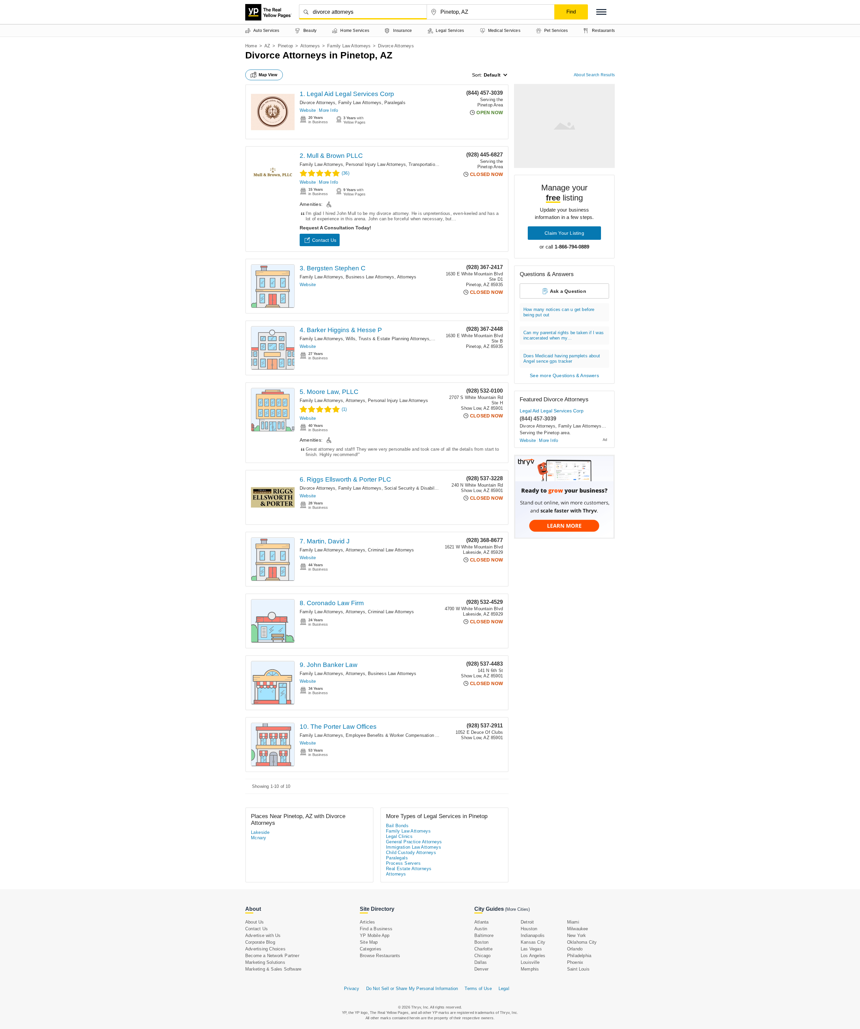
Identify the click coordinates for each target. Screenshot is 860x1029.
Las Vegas (531, 948)
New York (576, 935)
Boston (481, 942)
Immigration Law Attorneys (413, 847)
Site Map (369, 942)
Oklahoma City (582, 942)
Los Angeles (533, 955)
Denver (481, 969)
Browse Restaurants (380, 955)
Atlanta (481, 922)
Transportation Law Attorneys (437, 164)
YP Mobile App (375, 935)
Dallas (480, 962)
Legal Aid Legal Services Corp (552, 410)
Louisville (530, 962)
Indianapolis (533, 935)
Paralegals (394, 102)
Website (308, 110)
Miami (573, 922)
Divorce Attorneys (317, 102)
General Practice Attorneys (414, 841)
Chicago (482, 955)
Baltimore (483, 935)
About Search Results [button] (594, 75)
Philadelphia (579, 955)
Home (251, 45)
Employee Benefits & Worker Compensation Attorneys (400, 735)
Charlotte (483, 948)
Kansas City (533, 942)
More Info (328, 110)
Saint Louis (578, 969)
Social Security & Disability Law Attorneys (426, 488)
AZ (267, 45)
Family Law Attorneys (349, 45)
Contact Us (324, 240)
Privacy (351, 988)
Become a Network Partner (272, 955)
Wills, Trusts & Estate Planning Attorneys (387, 338)
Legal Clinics (399, 836)
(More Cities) (517, 909)
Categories (370, 948)
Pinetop (285, 45)
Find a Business (376, 928)
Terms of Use (478, 988)
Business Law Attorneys (370, 276)
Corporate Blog (260, 942)
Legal (504, 988)
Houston (529, 928)
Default (492, 75)
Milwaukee (577, 928)
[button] (601, 12)
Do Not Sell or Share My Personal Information (412, 988)
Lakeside (260, 832)
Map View (268, 75)
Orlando (575, 948)
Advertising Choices (265, 948)
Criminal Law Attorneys (391, 549)
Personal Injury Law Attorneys (376, 164)
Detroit (527, 922)
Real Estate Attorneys (408, 868)
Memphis (530, 969)
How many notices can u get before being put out (559, 312)
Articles (367, 922)
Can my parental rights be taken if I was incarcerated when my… (563, 335)
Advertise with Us (263, 935)
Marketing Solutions (265, 962)
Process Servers (403, 863)
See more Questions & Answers (564, 375)
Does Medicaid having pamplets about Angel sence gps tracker (561, 358)
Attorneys (310, 45)
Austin (480, 928)
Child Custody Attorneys (411, 852)
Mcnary (258, 837)
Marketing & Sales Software (273, 969)
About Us (254, 922)
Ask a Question (568, 291)
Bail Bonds (397, 825)
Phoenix (575, 962)
